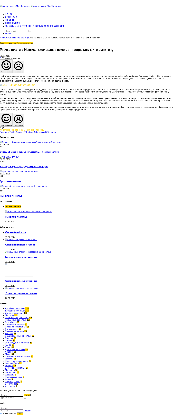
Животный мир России (15, 232)
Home (2, 38)
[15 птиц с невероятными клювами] (21, 288)
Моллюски (10, 370)
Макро (8, 354)
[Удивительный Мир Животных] (30, 6)
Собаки (8, 340)
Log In (20, 414)
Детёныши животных (15, 350)
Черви (8, 379)
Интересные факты (14, 313)
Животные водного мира (17, 38)
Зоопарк (9, 366)
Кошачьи (9, 334)
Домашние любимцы (15, 311)
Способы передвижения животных (21, 257)
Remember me (10, 413)
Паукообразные (12, 381)
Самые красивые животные (18, 336)
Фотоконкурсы (11, 329)
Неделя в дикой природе (16, 361)
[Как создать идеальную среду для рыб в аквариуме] (10, 157)
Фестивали (10, 386)
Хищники (9, 352)
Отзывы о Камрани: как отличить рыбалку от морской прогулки (29, 151)
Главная (8, 13)
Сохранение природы (34, 130)
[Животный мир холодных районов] (19, 276)
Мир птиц (9, 315)
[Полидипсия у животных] (23, 186)
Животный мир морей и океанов (20, 244)
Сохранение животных (25, 43)
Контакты (9, 20)
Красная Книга (12, 363)
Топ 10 (8, 345)
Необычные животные (15, 320)
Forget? (27, 411)
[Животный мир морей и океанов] (21, 240)
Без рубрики (11, 322)
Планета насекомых (14, 331)
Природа (9, 338)
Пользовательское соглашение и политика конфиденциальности (34, 26)
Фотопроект (10, 372)
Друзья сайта (11, 17)
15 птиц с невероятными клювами (21, 293)
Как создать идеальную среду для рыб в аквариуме (24, 166)
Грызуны (9, 359)
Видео (8, 347)
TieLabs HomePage (12, 23)
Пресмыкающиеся (13, 377)
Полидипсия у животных (11, 195)
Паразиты (9, 375)
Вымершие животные (15, 368)
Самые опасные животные (18, 356)
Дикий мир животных (15, 308)
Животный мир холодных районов (21, 280)
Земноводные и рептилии (17, 343)
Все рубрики (11, 384)
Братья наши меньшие (10, 181)
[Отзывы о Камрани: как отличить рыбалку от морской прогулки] (30, 142)
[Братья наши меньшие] (19, 171)
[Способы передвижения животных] (28, 252)
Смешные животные (15, 324)
